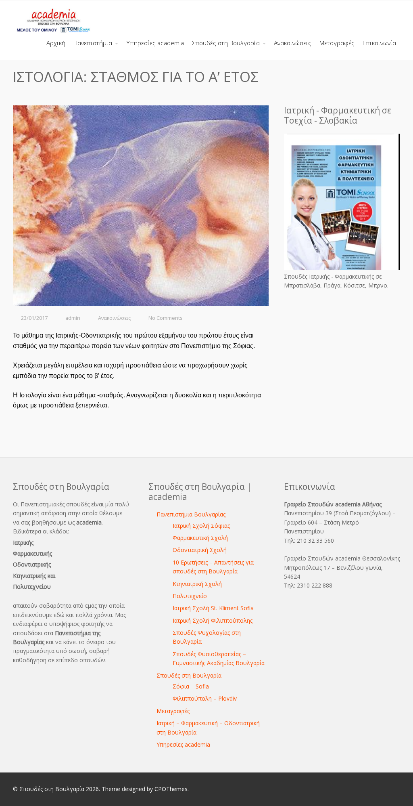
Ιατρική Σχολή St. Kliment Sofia (213, 608)
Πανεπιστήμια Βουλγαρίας (190, 514)
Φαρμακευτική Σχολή (200, 538)
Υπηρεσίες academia (183, 744)
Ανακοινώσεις (114, 318)
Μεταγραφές (173, 711)
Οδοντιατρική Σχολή (200, 550)
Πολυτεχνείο (190, 596)
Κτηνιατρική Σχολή (197, 584)
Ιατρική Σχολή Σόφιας (201, 525)
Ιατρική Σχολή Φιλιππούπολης (212, 620)
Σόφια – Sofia (191, 686)
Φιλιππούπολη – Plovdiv (205, 698)
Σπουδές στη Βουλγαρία (188, 675)
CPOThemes (171, 789)
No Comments (165, 318)
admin (72, 318)
